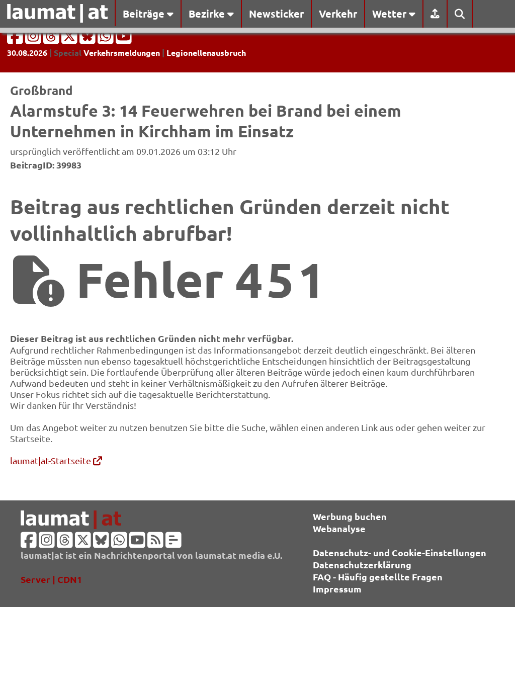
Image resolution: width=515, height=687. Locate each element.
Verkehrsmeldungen (121, 52)
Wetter (390, 13)
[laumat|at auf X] (70, 39)
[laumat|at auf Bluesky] (88, 39)
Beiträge (145, 13)
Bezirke (208, 13)
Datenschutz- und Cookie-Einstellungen (399, 552)
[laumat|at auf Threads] (52, 39)
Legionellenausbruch (206, 52)
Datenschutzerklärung (362, 564)
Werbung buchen (350, 516)
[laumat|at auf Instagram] (34, 39)
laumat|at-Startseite (51, 460)
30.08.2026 (27, 52)
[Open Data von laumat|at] (173, 543)
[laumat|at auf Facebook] (16, 39)
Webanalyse (339, 528)
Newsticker (276, 13)
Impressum (337, 588)
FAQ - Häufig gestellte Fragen (378, 576)
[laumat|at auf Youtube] (124, 39)
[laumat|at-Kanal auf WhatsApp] (107, 39)
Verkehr (338, 13)
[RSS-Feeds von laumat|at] (155, 543)
